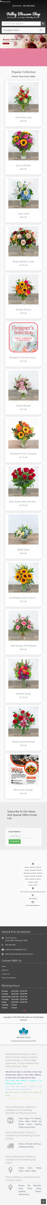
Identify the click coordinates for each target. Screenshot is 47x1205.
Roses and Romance (23, 741)
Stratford (22, 1191)
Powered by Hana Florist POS (23, 1041)
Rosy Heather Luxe (23, 261)
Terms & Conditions (9, 978)
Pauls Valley (24, 1118)
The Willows (36, 1118)
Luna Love (23, 213)
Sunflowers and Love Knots (23, 597)
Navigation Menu (11, 30)
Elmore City (24, 1186)
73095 (33, 1171)
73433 (27, 1171)
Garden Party (23, 693)
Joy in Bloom (23, 165)
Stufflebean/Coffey (26, 1147)
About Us (5, 970)
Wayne (38, 1191)
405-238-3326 (29, 6)
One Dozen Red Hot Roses (23, 501)
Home (4, 966)
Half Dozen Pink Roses (23, 645)
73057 (21, 1171)
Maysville (37, 1186)
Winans (22, 1144)
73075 (21, 1168)
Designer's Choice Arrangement (23, 357)
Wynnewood (24, 1194)
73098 (38, 1168)
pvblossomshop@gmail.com (16, 949)
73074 (29, 1168)
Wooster (29, 1144)
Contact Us (6, 974)
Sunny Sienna (23, 309)
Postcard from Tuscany (23, 453)
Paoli (21, 1188)
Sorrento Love (23, 117)
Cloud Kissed (23, 405)
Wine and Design (23, 789)
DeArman (37, 1144)
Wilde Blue (23, 549)
